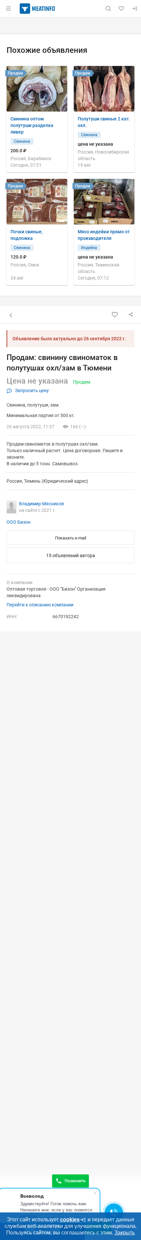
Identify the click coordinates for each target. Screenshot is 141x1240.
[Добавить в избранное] (115, 315)
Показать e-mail (70, 538)
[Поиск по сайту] (108, 8)
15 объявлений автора (70, 555)
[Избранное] (121, 8)
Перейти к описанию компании (40, 604)
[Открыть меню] (8, 8)
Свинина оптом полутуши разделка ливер (31, 125)
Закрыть (124, 1232)
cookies (70, 1219)
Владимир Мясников (41, 503)
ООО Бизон (18, 522)
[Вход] (134, 8)
